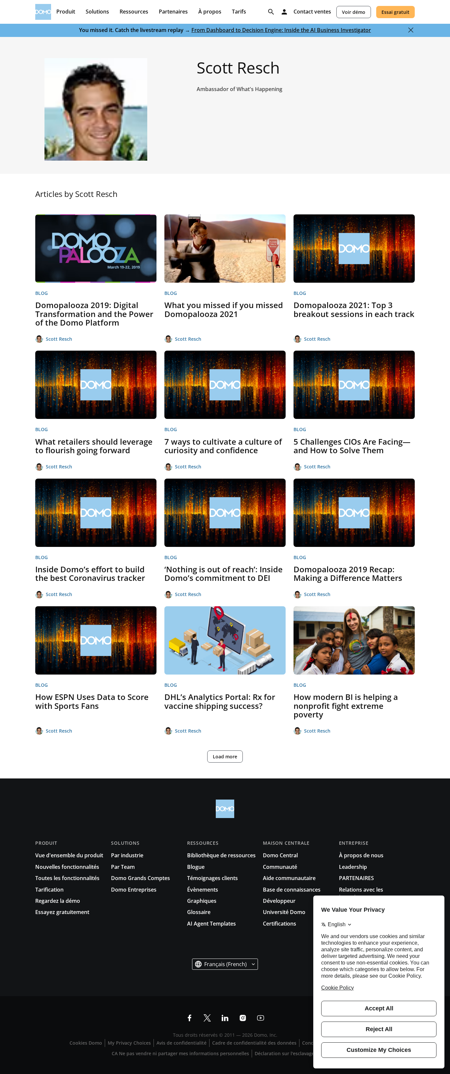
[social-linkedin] (225, 1018)
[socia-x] (207, 1018)
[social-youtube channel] (261, 1018)
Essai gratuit (395, 12)
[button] (225, 964)
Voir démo (353, 12)
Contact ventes (312, 12)
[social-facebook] (189, 1018)
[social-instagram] (243, 1018)
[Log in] (284, 12)
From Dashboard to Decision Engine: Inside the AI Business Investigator (281, 30)
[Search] (271, 12)
